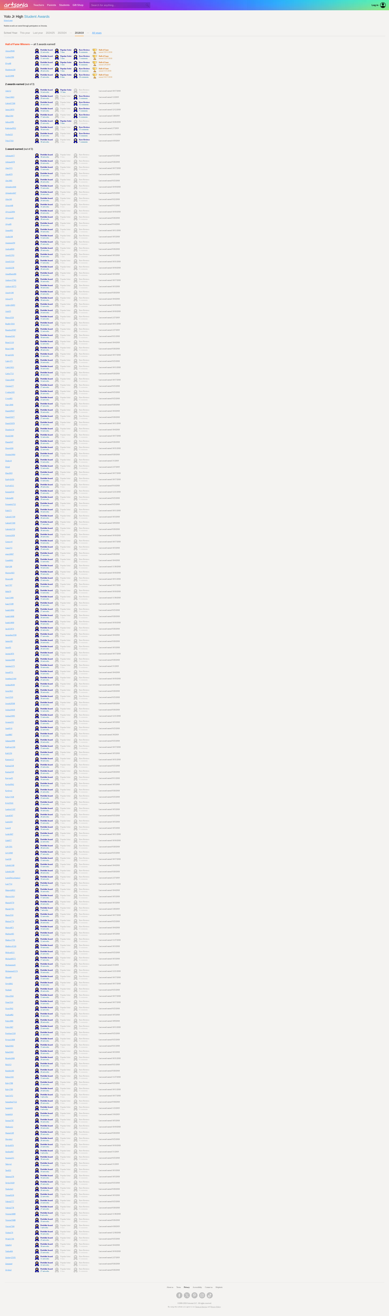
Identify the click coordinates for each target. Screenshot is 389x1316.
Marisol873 (9, 928)
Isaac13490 (9, 598)
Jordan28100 (10, 685)
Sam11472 (9, 1096)
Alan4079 (8, 174)
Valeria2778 (9, 1208)
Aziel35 (8, 311)
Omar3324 (9, 1002)
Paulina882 (9, 1015)
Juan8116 (8, 728)
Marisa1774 (9, 921)
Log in (375, 5)
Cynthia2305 (10, 392)
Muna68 (8, 977)
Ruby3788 (9, 1083)
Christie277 (9, 386)
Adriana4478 (10, 162)
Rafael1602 (9, 1046)
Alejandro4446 (10, 187)
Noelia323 (9, 134)
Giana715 (8, 548)
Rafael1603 (9, 1052)
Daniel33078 (10, 423)
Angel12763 (9, 255)
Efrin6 (7, 467)
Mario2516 (9, 915)
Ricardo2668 (10, 1058)
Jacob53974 (9, 629)
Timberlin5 (9, 1189)
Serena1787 (9, 1121)
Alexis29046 (10, 51)
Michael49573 (10, 959)
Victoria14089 (10, 1214)
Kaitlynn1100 (10, 747)
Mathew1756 (10, 940)
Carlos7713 (9, 374)
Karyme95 (9, 778)
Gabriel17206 (10, 103)
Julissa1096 (9, 122)
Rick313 (8, 1065)
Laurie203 (9, 822)
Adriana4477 (10, 156)
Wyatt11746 (9, 1239)
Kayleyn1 (8, 791)
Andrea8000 (9, 249)
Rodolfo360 (9, 1071)
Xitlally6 (8, 1245)
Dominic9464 (10, 454)
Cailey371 (9, 361)
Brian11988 (9, 349)
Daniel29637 (10, 411)
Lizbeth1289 (9, 872)
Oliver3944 (9, 996)
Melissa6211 (10, 952)
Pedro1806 (9, 1021)
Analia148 (9, 237)
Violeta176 (9, 1233)
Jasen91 (8, 647)
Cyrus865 (8, 398)
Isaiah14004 (9, 610)
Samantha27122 (11, 1102)
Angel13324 (9, 262)
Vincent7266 (9, 1226)
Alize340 (8, 199)
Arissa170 (9, 299)
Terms (178, 1287)
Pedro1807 (9, 1027)
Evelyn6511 (9, 486)
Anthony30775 (10, 286)
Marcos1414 (9, 896)
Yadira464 (9, 1251)
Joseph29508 (10, 703)
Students (64, 5)
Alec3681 (8, 181)
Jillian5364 (9, 116)
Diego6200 (9, 448)
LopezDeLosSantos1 (12, 878)
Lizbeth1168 (9, 865)
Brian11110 (9, 342)
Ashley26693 (10, 305)
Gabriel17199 (10, 517)
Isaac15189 (9, 604)
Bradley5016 (10, 324)
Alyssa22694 (10, 212)
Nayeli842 (9, 984)
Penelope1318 (10, 1033)
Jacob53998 (9, 76)
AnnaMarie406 (10, 274)
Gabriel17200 (10, 523)
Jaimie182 (9, 641)
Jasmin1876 (9, 654)
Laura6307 (9, 816)
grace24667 (9, 554)
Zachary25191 (10, 1257)
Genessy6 (8, 542)
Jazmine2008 (10, 660)
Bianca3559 (9, 318)
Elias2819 (8, 473)
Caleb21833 (9, 367)
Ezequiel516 (9, 492)
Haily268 (8, 567)
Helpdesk (219, 1287)
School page (8, 20)
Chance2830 (9, 380)
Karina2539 (9, 772)
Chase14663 (9, 97)
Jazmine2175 (10, 666)
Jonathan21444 (10, 679)
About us (170, 1287)
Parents (51, 5)
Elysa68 (8, 63)
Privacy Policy (216, 1307)
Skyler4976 (9, 1145)
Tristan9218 (9, 1195)
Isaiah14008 (9, 616)
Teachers (38, 5)
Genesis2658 (10, 535)
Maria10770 (9, 903)
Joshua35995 (10, 716)
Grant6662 (9, 560)
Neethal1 (8, 990)
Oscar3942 (9, 1008)
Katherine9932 (10, 128)
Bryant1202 (9, 355)
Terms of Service (201, 1307)
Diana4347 (9, 442)
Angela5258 (9, 268)
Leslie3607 (9, 834)
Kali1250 (8, 753)
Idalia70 (8, 591)
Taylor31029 (9, 1183)
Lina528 (8, 859)
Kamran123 (9, 760)
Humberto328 (10, 70)
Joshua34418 (10, 710)
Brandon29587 (10, 330)
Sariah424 (9, 1114)
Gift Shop (78, 5)
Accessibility (197, 1287)
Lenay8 (8, 828)
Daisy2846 (9, 405)
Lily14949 (9, 853)
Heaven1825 (9, 573)
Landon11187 (10, 809)
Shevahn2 (8, 1139)
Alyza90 (8, 224)
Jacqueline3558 (10, 635)
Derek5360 (9, 436)
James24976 (9, 110)
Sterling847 (9, 1152)
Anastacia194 (10, 243)
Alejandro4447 (10, 193)
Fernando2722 (10, 504)
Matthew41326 (10, 946)
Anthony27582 (10, 280)
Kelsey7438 (9, 797)
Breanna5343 (10, 336)
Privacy (187, 1287)
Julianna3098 (10, 741)
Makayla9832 (10, 890)
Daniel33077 (10, 417)
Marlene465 (9, 934)
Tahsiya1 (8, 1164)
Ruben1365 (9, 1077)
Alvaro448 (9, 206)
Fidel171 (8, 511)
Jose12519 (9, 697)
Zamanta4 (8, 1264)
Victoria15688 (10, 1220)
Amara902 (9, 230)
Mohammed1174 (11, 971)
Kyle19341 (9, 803)
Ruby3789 (9, 1089)
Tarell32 (8, 1170)
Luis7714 (8, 884)
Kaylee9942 (9, 784)
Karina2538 (9, 766)
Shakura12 (9, 1127)
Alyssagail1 (9, 218)
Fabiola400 (9, 498)
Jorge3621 (9, 691)
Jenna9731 (9, 672)
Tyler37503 (9, 141)
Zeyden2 (8, 1270)
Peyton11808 (10, 1040)
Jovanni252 (9, 722)
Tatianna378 (9, 1177)
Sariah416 (9, 1108)
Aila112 (8, 91)
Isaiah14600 (9, 623)
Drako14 (8, 461)
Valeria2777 (9, 1201)
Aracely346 (9, 293)
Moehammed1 (10, 965)
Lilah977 (8, 840)
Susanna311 (9, 1158)
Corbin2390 (9, 57)
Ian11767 (8, 585)
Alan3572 (8, 168)
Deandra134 (9, 430)
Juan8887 (8, 735)
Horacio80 (9, 579)
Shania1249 (9, 1133)
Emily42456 (9, 479)
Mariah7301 (9, 909)
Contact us (209, 1287)
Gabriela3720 (10, 529)
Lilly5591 (8, 847)
